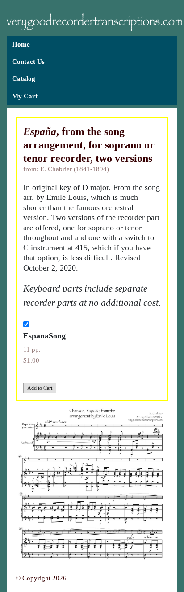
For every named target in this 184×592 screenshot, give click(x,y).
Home (21, 44)
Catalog (23, 78)
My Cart (25, 96)
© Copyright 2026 (41, 578)
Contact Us (28, 61)
